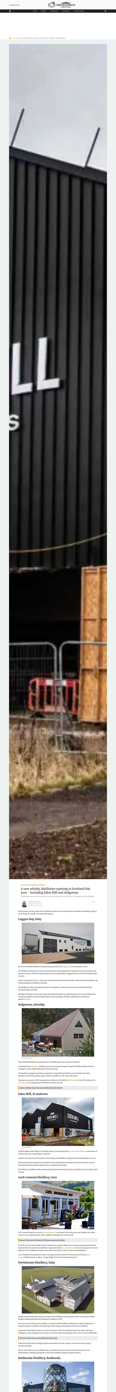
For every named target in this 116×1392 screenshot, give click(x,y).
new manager (23, 1083)
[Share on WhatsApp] (94, 913)
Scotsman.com (14, 5)
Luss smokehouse (68, 1248)
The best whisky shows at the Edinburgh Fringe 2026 (38, 1338)
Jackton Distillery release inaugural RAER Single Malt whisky (40, 1088)
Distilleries (34, 885)
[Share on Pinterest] (94, 911)
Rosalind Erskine (35, 901)
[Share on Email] (94, 916)
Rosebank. (27, 999)
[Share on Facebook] (94, 905)
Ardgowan (35, 1066)
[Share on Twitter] (94, 908)
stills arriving (73, 1080)
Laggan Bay (67, 966)
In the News (25, 885)
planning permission (49, 1232)
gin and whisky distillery (77, 1151)
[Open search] (105, 10)
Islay (38, 980)
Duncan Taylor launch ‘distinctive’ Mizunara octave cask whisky (42, 1240)
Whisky (42, 885)
